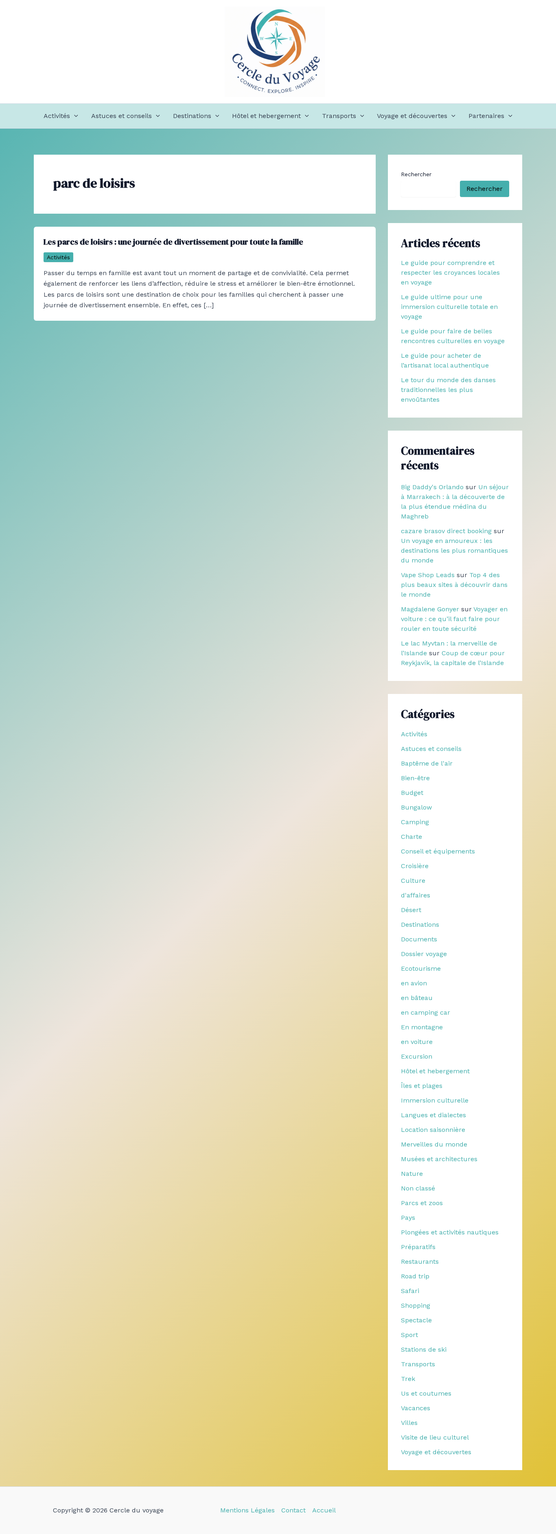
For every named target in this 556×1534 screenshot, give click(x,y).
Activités (57, 116)
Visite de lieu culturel (435, 1437)
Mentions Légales (247, 1510)
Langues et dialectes (433, 1115)
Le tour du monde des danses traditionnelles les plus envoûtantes (448, 389)
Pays (408, 1217)
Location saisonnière (433, 1130)
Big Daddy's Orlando (432, 487)
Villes (409, 1423)
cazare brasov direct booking (446, 531)
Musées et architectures (439, 1159)
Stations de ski (424, 1349)
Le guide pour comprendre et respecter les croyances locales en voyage (450, 272)
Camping (415, 822)
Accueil (324, 1510)
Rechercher (416, 174)
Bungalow (416, 807)
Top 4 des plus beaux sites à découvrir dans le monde (454, 584)
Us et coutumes (426, 1393)
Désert (411, 910)
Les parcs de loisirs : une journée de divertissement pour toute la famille (173, 241)
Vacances (415, 1408)
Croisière (415, 866)
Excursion (416, 1056)
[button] (74, 116)
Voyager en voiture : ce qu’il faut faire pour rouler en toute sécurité (454, 618)
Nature (412, 1173)
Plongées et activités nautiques (450, 1232)
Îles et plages (421, 1086)
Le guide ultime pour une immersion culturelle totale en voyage (449, 306)
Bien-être (415, 778)
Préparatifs (418, 1247)
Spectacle (416, 1320)
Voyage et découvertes (412, 116)
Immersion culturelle (434, 1100)
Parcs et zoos (422, 1203)
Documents (419, 939)
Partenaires (486, 116)
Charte (411, 836)
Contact (293, 1510)
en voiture (417, 1042)
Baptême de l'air (427, 763)
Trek (408, 1379)
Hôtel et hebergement (266, 116)
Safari (410, 1291)
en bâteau (417, 998)
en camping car (425, 1012)
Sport (409, 1335)
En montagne (422, 1027)
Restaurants (420, 1261)
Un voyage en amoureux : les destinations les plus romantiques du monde (454, 550)
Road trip (415, 1276)
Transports (339, 116)
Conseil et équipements (438, 851)
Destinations (192, 116)
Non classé (418, 1188)
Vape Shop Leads (428, 575)
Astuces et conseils (121, 116)
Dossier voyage (424, 954)
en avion (414, 983)
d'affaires (415, 895)
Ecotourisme (421, 968)
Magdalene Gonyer (430, 609)
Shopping (415, 1305)
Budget (412, 793)
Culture (413, 880)
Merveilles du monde (434, 1144)
